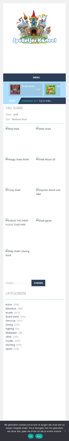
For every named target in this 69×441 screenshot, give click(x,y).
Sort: (8, 119)
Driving (9, 324)
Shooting (10, 344)
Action (9, 304)
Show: (9, 114)
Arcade (9, 312)
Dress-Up (10, 320)
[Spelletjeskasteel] (34, 26)
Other (9, 336)
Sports (9, 348)
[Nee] (65, 430)
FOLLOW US (41, 6)
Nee (39, 436)
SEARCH (28, 6)
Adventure (11, 308)
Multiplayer (11, 332)
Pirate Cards (28, 86)
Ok (30, 436)
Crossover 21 (29, 100)
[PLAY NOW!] (15, 89)
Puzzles (9, 340)
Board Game (12, 316)
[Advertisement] (37, 65)
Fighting (10, 328)
